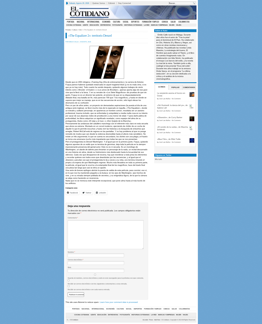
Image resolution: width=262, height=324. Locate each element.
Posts (151, 320)
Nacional (80, 21)
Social (125, 21)
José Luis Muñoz (164, 98)
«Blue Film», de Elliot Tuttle (169, 139)
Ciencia (165, 21)
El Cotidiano (73, 320)
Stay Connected (124, 3)
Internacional (93, 21)
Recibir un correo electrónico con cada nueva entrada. (89, 290)
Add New (157, 320)
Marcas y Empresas (159, 25)
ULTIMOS (161, 87)
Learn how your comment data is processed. (119, 302)
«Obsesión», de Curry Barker (169, 117)
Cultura (116, 21)
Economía (106, 21)
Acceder (145, 320)
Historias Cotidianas (133, 25)
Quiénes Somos (98, 3)
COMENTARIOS (189, 87)
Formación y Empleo (150, 21)
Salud (173, 21)
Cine (80, 30)
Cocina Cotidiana (73, 25)
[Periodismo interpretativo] (131, 12)
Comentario (73, 218)
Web (69, 267)
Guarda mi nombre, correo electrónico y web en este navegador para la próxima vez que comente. (106, 278)
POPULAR (175, 87)
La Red (146, 25)
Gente (85, 25)
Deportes (135, 21)
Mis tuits (158, 159)
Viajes (178, 25)
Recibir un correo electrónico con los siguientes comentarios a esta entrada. (97, 284)
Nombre (71, 252)
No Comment (176, 98)
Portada (70, 21)
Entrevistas (105, 25)
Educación (94, 25)
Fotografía (117, 25)
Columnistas (184, 21)
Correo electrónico (75, 260)
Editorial (111, 3)
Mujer (171, 25)
